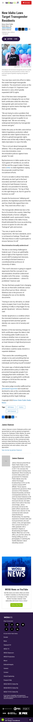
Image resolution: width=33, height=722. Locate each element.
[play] (3, 720)
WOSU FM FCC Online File (11, 684)
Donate (27, 3)
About (5, 660)
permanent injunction (9, 389)
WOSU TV (6, 649)
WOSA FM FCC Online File (11, 688)
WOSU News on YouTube (16, 589)
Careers (6, 668)
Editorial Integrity (8, 664)
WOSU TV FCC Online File (11, 692)
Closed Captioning (9, 676)
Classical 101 (7, 645)
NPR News (11, 407)
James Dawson (6, 28)
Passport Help (8, 680)
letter (9, 168)
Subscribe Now (16, 605)
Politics (21, 407)
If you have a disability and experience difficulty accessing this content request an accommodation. (16, 697)
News (5, 641)
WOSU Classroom (9, 653)
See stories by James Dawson (12, 450)
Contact (6, 672)
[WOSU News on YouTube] (16, 571)
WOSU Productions (9, 656)
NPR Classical (12, 411)
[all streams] (30, 719)
